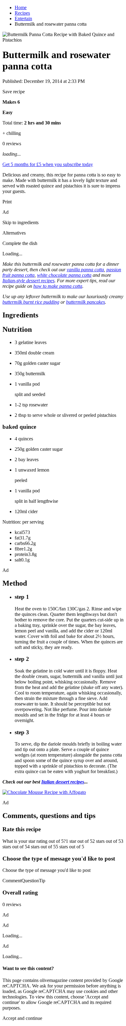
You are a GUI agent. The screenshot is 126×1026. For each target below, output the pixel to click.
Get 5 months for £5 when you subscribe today (47, 164)
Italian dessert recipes (62, 781)
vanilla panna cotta (85, 269)
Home (21, 7)
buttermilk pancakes (85, 302)
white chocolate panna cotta (64, 275)
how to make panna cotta (57, 286)
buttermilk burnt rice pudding (30, 302)
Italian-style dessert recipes (28, 280)
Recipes (22, 13)
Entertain (23, 18)
